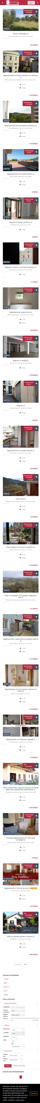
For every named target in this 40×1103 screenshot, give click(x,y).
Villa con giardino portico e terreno (19, 936)
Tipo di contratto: (6, 1011)
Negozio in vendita (20, 360)
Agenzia (6, 987)
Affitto (6, 169)
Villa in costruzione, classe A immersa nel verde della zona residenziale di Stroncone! (20, 788)
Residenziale (28, 11)
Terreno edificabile (20, 33)
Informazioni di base (10, 1003)
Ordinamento (8, 1051)
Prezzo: (5, 1018)
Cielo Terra (20, 499)
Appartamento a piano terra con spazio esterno (20, 639)
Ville (25, 765)
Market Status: (5, 1015)
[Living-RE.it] (12, 2)
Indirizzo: (6, 1036)
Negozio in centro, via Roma (19, 222)
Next (25, 964)
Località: (6, 1032)
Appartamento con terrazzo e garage (19, 739)
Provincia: (6, 1029)
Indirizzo (6, 1025)
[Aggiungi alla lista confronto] (27, 33)
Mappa (6, 994)
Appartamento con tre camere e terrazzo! (19, 125)
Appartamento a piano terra (19, 312)
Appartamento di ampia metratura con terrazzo (20, 75)
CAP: (5, 1040)
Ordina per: (5, 1055)
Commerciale (29, 199)
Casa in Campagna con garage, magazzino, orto (20, 596)
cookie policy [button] (20, 1100)
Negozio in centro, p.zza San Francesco (20, 267)
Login (30, 3)
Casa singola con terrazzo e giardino (20, 547)
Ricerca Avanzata (19, 1066)
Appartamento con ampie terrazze (19, 450)
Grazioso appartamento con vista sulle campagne (20, 839)
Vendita (6, 29)
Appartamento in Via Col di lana (16, 888)
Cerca (5, 991)
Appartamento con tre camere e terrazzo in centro (21, 690)
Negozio (20, 405)
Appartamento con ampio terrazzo (19, 174)
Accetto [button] (33, 1093)
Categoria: (6, 1007)
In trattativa (8, 879)
